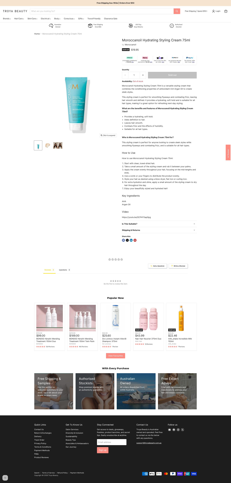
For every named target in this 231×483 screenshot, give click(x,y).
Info (132, 62)
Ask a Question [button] (158, 266)
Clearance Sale (110, 18)
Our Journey (71, 447)
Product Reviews (41, 457)
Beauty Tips (71, 440)
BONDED (39, 344)
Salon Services (72, 429)
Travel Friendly (93, 18)
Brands (6, 18)
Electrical (45, 18)
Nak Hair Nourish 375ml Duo (148, 339)
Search (36, 473)
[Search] (177, 11)
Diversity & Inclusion (74, 433)
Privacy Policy (40, 443)
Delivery (37, 436)
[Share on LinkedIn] (131, 240)
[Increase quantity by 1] (143, 75)
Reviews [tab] (48, 270)
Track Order (39, 440)
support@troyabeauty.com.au (148, 443)
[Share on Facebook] (123, 240)
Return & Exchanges (42, 433)
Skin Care (32, 18)
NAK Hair (138, 341)
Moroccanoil (130, 44)
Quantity (125, 70)
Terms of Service (48, 473)
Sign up (102, 450)
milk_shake (172, 344)
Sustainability (71, 436)
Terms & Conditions (42, 447)
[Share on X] (127, 240)
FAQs (36, 454)
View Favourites (115, 356)
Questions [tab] (63, 270)
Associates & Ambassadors (77, 443)
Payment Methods (42, 450)
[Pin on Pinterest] (135, 240)
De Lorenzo (106, 344)
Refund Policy (62, 473)
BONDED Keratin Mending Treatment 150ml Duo (48, 340)
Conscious (69, 18)
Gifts (80, 18)
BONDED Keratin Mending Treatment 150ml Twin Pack (81, 340)
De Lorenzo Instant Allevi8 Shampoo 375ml (114, 340)
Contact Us (39, 429)
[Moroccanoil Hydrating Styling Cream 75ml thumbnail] (38, 145)
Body (56, 18)
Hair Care (18, 18)
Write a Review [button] (179, 266)
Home (37, 34)
